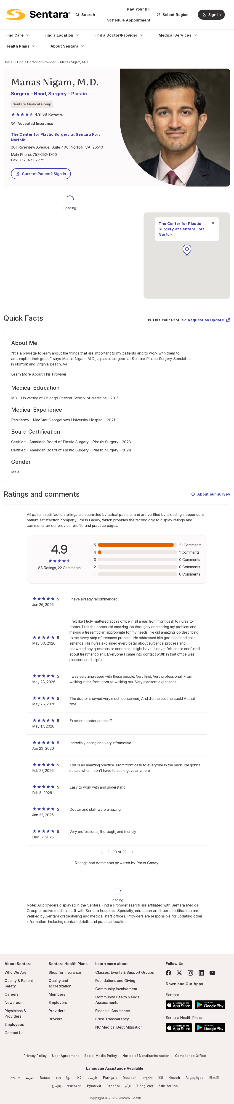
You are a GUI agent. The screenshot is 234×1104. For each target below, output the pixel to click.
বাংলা (58, 1078)
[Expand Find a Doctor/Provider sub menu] (141, 35)
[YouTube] (212, 973)
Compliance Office (190, 1056)
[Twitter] (179, 973)
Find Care (14, 35)
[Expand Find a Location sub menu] (77, 35)
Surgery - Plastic (67, 93)
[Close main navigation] (213, 223)
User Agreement (65, 1056)
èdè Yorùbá (168, 1086)
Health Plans (17, 46)
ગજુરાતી (147, 1078)
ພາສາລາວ (74, 1086)
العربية (29, 1078)
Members (57, 994)
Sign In (214, 14)
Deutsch (129, 1078)
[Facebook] (168, 973)
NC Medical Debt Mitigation (119, 1027)
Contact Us (14, 1032)
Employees (14, 1024)
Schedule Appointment (128, 20)
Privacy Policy (35, 1056)
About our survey (213, 494)
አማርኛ (15, 1078)
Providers (57, 1010)
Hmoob (174, 1078)
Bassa (45, 1078)
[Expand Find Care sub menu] (27, 35)
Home (8, 62)
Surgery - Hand (28, 93)
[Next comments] (132, 852)
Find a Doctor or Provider (36, 62)
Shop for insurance (65, 972)
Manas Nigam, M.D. (74, 62)
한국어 (56, 1086)
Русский (94, 1086)
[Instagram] (190, 972)
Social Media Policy (100, 1056)
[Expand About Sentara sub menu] (82, 46)
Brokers (55, 1019)
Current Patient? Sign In (44, 173)
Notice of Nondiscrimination (146, 1056)
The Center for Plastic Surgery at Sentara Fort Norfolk (55, 137)
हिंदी (160, 1078)
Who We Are (16, 972)
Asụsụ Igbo (195, 1078)
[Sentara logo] (37, 14)
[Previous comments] (102, 852)
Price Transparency (112, 1019)
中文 (79, 1078)
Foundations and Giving (115, 980)
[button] (187, 250)
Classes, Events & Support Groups (124, 972)
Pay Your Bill (138, 9)
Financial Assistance (112, 1010)
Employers (58, 1002)
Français (110, 1078)
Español (113, 1086)
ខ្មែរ (68, 1078)
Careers (12, 994)
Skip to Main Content (7, 6)
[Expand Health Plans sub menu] (33, 46)
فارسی (93, 1078)
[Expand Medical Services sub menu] (195, 35)
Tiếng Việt (144, 1086)
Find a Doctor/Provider (116, 35)
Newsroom (14, 1002)
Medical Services (175, 35)
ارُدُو (128, 1086)
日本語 (214, 1078)
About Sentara (64, 46)
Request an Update (206, 320)
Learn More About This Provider (38, 374)
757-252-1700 (45, 154)
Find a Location (59, 35)
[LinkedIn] (201, 972)
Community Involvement (116, 989)
